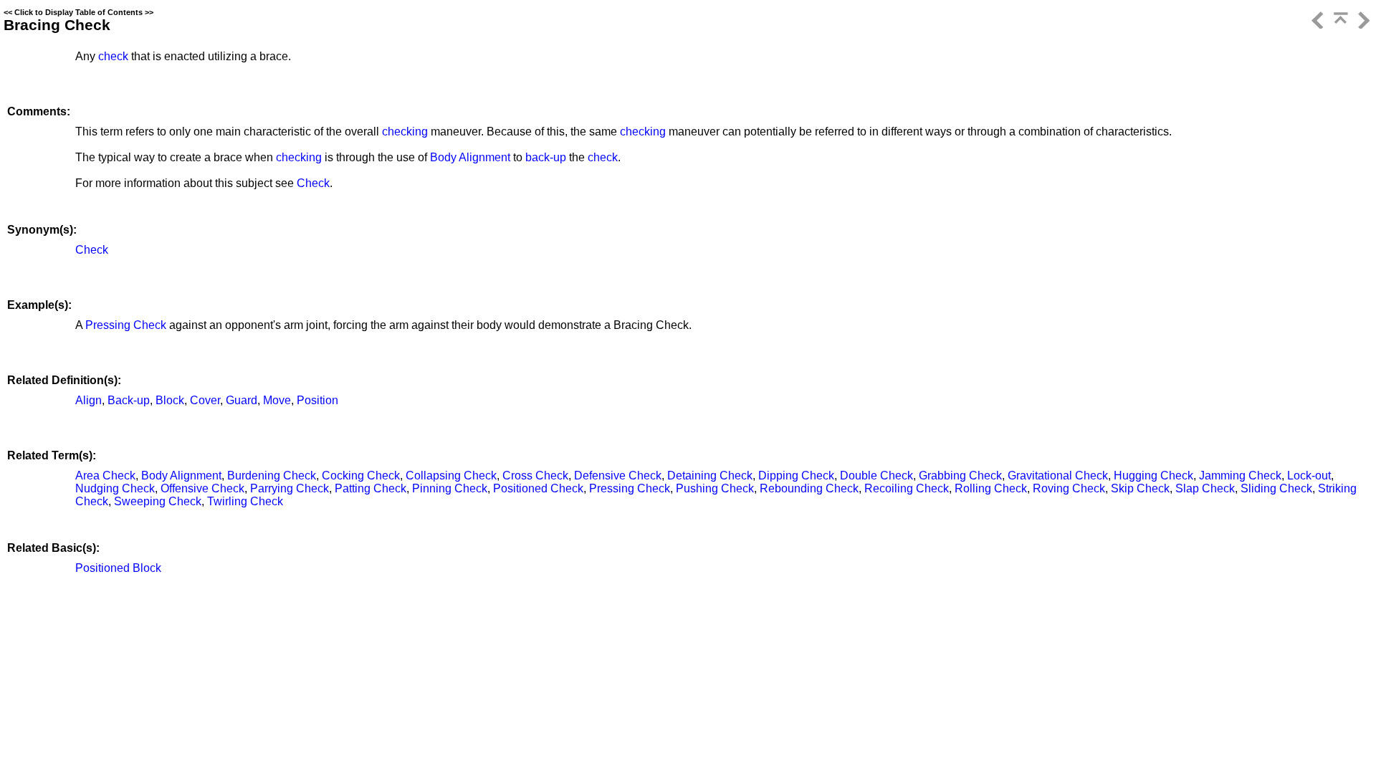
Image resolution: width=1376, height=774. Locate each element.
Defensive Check (617, 475)
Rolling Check (991, 488)
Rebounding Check (809, 488)
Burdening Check (271, 475)
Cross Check (535, 475)
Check (313, 183)
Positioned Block (118, 568)
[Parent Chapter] (1339, 25)
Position (317, 400)
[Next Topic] (1362, 25)
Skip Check (1140, 488)
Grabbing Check (960, 475)
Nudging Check (115, 488)
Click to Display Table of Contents (78, 12)
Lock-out (1309, 475)
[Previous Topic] (1316, 25)
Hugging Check (1153, 475)
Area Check (105, 475)
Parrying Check (289, 488)
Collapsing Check (451, 475)
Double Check (876, 475)
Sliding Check (1276, 488)
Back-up (129, 400)
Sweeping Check (157, 501)
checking (405, 131)
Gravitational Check (1058, 475)
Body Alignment (470, 157)
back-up (545, 157)
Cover (205, 400)
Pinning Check (449, 488)
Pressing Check (125, 325)
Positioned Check (538, 488)
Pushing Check (715, 488)
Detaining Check (709, 475)
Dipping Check (796, 475)
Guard (241, 400)
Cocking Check (361, 475)
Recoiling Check (906, 488)
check (113, 56)
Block (170, 400)
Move (277, 400)
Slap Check (1205, 488)
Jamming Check (1240, 475)
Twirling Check (245, 501)
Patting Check (370, 488)
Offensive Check (202, 488)
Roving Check (1069, 488)
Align (88, 400)
